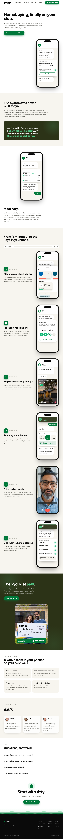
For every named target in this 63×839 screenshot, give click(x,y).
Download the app (11, 598)
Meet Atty (26, 2)
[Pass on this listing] (52, 402)
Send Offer (47, 73)
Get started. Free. (31, 802)
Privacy (57, 824)
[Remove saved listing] (55, 402)
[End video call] (47, 510)
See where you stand (52, 2)
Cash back (34, 2)
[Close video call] (47, 471)
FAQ (40, 2)
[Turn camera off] (53, 510)
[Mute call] (42, 510)
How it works (18, 2)
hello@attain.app (55, 835)
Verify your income (47, 339)
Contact (50, 824)
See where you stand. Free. (14, 33)
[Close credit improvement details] (47, 268)
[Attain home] (7, 3)
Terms (57, 826)
